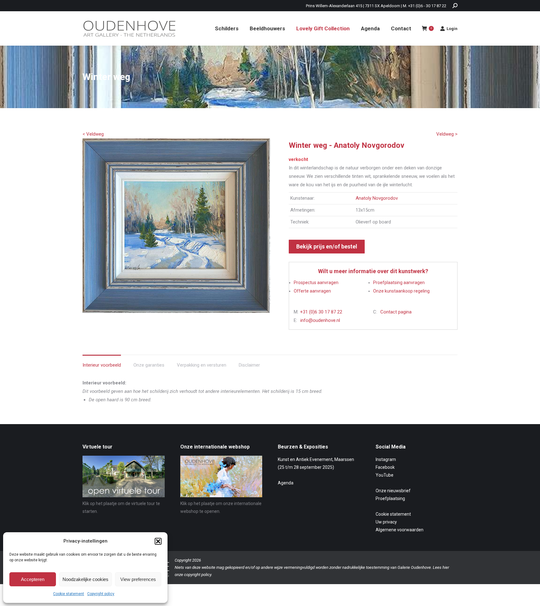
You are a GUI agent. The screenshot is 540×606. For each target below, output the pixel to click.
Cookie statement (68, 594)
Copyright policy (100, 594)
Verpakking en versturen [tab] (201, 365)
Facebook (385, 467)
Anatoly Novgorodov (377, 198)
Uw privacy (386, 521)
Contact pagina (396, 312)
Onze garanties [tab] (148, 365)
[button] (158, 541)
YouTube (384, 475)
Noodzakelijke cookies (85, 579)
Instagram (386, 459)
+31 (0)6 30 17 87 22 (321, 312)
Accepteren (32, 579)
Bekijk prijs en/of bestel (326, 246)
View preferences (138, 579)
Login (452, 28)
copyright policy (197, 574)
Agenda (285, 482)
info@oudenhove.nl (320, 320)
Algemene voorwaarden (399, 529)
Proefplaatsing (390, 498)
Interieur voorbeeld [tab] (101, 365)
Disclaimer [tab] (249, 365)
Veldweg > (447, 134)
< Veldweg (93, 134)
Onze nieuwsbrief (393, 490)
